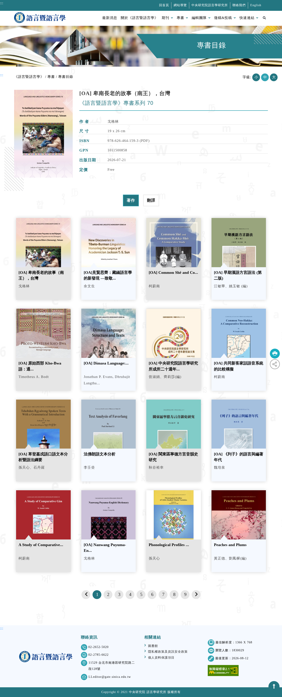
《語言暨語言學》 (29, 77)
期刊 (165, 18)
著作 (131, 200)
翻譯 (151, 200)
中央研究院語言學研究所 (209, 5)
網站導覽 (180, 5)
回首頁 (164, 5)
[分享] (275, 364)
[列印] (275, 354)
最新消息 (109, 18)
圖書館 (153, 646)
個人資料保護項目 (161, 657)
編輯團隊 (199, 18)
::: (1, 75)
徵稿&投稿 (223, 18)
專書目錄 (65, 77)
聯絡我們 (239, 5)
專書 (180, 18)
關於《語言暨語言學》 (139, 18)
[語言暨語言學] (39, 18)
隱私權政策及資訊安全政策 (168, 651)
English (255, 5)
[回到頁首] (274, 687)
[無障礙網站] (223, 670)
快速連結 (246, 18)
